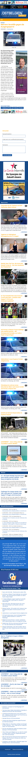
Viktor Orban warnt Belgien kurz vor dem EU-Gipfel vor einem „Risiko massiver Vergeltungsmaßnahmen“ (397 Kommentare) (14, 733)
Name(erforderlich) (7, 134)
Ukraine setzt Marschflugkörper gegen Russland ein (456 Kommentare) (14, 721)
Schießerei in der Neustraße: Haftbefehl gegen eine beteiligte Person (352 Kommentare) (14, 742)
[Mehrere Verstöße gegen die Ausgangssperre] (14, 38)
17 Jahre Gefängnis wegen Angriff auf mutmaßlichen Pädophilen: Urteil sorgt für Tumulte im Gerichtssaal (14, 523)
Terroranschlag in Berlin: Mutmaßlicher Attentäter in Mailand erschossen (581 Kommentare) (14, 711)
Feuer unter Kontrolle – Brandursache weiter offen (14, 592)
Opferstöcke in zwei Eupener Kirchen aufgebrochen (14, 613)
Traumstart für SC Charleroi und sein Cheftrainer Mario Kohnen (14, 518)
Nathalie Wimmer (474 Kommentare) (11, 718)
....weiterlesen (23, 232)
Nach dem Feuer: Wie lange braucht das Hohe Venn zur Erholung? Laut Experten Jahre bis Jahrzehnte (13, 605)
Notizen (3, 22)
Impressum (7, 749)
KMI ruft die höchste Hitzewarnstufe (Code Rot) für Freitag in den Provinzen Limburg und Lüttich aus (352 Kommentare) (14, 738)
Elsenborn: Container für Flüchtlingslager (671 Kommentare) (13, 707)
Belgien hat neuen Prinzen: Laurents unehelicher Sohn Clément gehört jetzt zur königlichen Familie (14, 620)
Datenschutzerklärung (18, 749)
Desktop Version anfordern (14, 754)
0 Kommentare (10, 29)
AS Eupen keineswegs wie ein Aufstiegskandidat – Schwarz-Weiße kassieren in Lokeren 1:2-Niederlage (14, 616)
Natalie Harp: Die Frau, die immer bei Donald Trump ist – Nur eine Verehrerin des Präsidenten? (14, 624)
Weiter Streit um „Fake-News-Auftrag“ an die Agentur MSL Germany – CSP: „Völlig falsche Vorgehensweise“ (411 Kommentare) (14, 725)
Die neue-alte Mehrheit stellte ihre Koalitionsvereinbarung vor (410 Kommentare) (14, 729)
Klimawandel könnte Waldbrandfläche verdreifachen (14, 510)
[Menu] (2, 19)
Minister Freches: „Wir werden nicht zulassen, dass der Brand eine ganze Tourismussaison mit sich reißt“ (14, 609)
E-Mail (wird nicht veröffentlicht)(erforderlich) (13, 139)
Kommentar (5, 144)
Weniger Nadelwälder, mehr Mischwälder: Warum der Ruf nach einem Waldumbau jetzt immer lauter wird (14, 628)
